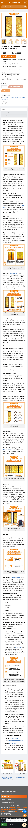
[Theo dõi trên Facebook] (2, 815)
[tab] (14, 796)
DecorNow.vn (14, 738)
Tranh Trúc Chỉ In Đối (10, 97)
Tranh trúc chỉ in (14, 273)
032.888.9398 (4, 811)
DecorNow (14, 2)
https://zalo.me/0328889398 (15, 740)
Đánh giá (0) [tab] (5, 115)
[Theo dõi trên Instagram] (4, 815)
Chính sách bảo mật (5, 821)
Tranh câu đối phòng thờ (20, 97)
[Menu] (2, 2)
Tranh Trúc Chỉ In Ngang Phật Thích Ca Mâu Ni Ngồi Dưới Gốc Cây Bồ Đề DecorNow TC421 (7, 776)
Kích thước (4, 76)
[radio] (6, 74)
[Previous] (4, 25)
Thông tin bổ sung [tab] (7, 112)
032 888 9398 (12, 743)
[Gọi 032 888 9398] (25, 815)
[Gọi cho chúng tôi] (8, 815)
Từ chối (12, 824)
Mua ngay (6, 90)
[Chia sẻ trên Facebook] (3, 102)
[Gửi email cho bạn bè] (5, 102)
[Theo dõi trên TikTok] (6, 815)
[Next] (24, 25)
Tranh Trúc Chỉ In (4, 99)
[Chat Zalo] (25, 811)
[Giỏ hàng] (25, 2)
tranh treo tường (7, 449)
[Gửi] (25, 6)
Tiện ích (3, 72)
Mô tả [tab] (3, 109)
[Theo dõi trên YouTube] (10, 815)
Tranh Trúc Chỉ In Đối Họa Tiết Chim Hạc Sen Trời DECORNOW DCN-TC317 (21, 776)
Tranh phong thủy (15, 577)
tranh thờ (19, 373)
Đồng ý (4, 824)
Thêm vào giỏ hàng (16, 86)
